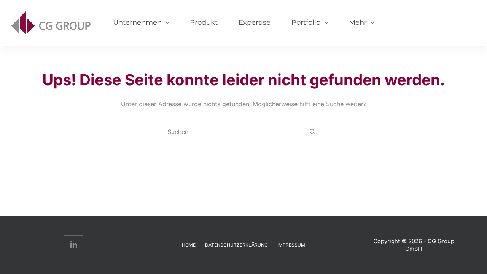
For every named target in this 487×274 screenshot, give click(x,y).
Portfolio (305, 22)
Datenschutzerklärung (236, 245)
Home (189, 245)
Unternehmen (137, 22)
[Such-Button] (312, 131)
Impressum (291, 245)
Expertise (255, 22)
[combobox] (236, 131)
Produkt (204, 22)
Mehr (358, 22)
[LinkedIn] (74, 245)
